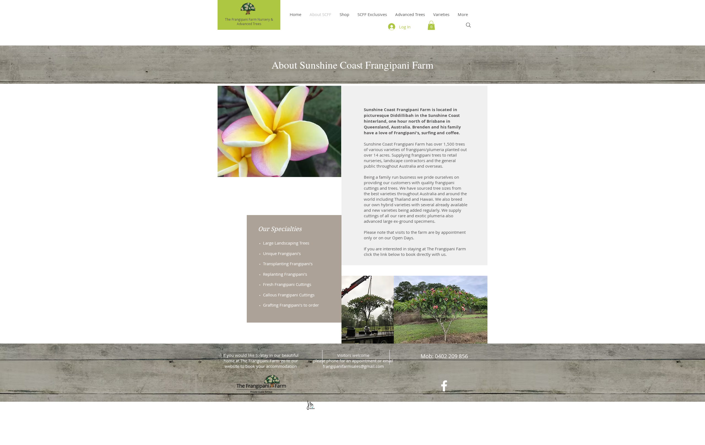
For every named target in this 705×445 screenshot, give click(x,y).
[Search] (468, 25)
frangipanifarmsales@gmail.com (353, 366)
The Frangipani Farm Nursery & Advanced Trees (249, 21)
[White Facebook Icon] (444, 386)
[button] (441, 14)
